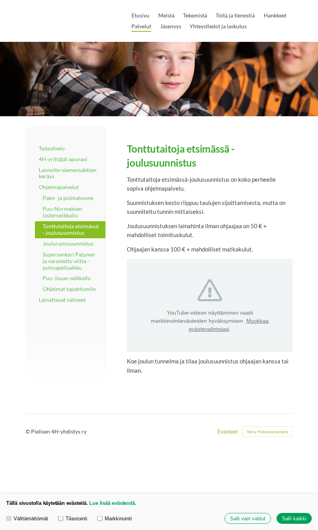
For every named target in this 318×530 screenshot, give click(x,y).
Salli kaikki (294, 518)
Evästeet (228, 431)
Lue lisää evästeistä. (112, 503)
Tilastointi (76, 518)
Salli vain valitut (248, 518)
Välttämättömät (31, 518)
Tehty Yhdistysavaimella (267, 431)
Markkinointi (118, 518)
